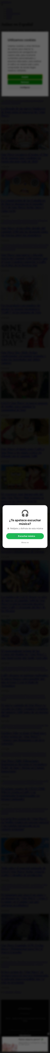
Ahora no (25, 542)
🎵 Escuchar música (25, 536)
